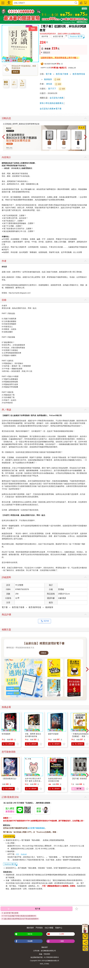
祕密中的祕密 (53, 734)
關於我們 (30, 928)
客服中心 (58, 928)
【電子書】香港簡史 (79, 779)
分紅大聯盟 (49, 928)
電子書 (49, 74)
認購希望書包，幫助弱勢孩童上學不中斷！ (59, 58)
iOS (17, 854)
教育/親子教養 (62, 74)
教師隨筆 (48, 79)
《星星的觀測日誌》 (9, 779)
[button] (2, 3)
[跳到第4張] (86, 150)
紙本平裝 (45, 36)
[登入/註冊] (81, 2)
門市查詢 (39, 928)
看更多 (15, 72)
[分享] (85, 942)
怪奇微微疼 (6, 734)
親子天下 (52, 89)
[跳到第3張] (84, 150)
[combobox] (43, 3)
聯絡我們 (44, 947)
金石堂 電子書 (58, 36)
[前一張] (3, 137)
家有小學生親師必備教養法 (51, 103)
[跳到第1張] (81, 150)
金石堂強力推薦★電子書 (50, 109)
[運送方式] (85, 948)
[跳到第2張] (82, 150)
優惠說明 (46, 52)
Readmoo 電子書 (76, 36)
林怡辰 (49, 84)
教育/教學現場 (79, 74)
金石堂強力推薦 (56, 98)
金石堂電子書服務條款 (36, 828)
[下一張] (85, 137)
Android (24, 854)
